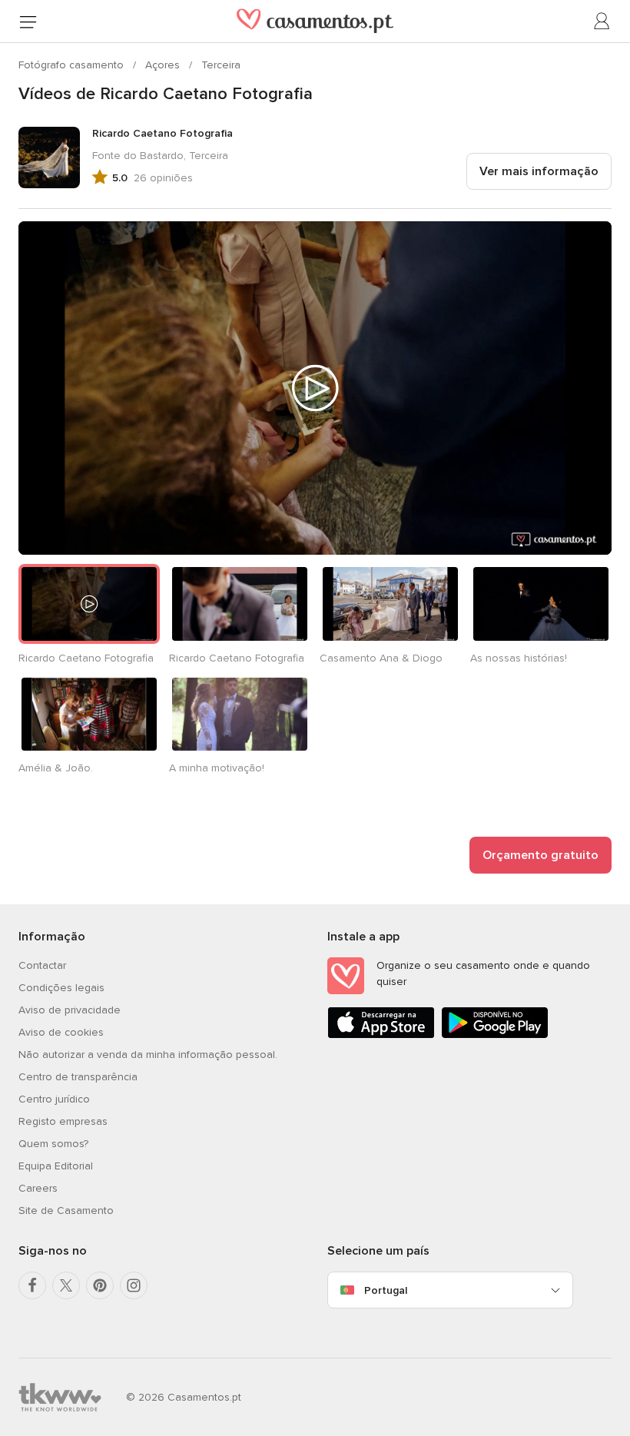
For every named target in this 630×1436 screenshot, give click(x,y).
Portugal (385, 1290)
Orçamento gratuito (540, 855)
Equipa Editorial (55, 1165)
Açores (164, 64)
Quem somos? (53, 1143)
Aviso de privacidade (69, 1009)
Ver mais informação (538, 171)
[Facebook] (32, 1285)
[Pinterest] (100, 1285)
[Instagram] (134, 1285)
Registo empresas (63, 1121)
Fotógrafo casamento (72, 64)
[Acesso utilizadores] (602, 21)
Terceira (220, 64)
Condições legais (61, 987)
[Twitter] (66, 1285)
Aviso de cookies (61, 1032)
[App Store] (381, 1035)
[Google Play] (495, 1035)
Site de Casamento (66, 1210)
